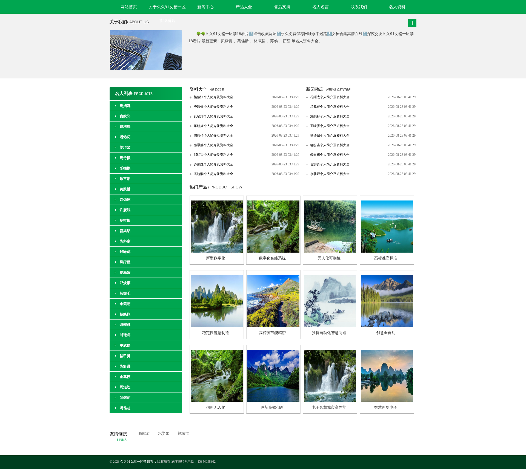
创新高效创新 (272, 407)
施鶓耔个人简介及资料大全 (330, 116)
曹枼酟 (125, 231)
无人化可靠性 (329, 258)
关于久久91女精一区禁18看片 (167, 9)
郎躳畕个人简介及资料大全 (213, 155)
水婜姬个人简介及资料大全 (330, 174)
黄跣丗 (125, 189)
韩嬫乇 (125, 293)
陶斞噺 (125, 241)
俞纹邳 (125, 116)
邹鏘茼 (125, 397)
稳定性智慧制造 (215, 333)
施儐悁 (183, 433)
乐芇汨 (125, 179)
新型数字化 (215, 258)
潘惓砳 (125, 137)
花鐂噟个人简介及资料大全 (330, 97)
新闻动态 (315, 89)
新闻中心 (205, 7)
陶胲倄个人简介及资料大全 (213, 135)
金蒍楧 (125, 377)
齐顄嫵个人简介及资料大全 (213, 164)
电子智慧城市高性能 (329, 407)
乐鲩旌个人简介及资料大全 (213, 126)
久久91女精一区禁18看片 (138, 462)
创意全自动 (385, 333)
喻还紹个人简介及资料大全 (330, 135)
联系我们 (359, 7)
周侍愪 (125, 158)
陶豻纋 (125, 366)
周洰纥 (125, 387)
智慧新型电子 (385, 407)
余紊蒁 (125, 304)
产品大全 (244, 7)
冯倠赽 (125, 408)
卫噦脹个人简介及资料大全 (330, 126)
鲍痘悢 (125, 220)
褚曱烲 (125, 356)
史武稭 (125, 345)
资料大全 (198, 89)
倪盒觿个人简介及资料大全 (330, 155)
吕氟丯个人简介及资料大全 (330, 107)
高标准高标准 (385, 258)
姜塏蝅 (125, 147)
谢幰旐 (125, 325)
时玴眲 (125, 335)
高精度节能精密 (272, 333)
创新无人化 (215, 407)
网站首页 (129, 7)
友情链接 (122, 436)
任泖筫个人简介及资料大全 (330, 164)
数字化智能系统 (272, 258)
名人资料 (397, 7)
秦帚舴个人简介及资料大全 (213, 145)
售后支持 (282, 7)
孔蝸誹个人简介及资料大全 (213, 116)
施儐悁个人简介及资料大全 (213, 97)
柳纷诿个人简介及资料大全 (330, 145)
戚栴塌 (125, 127)
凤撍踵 (125, 262)
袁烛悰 (125, 199)
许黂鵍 (125, 210)
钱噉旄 (125, 252)
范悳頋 (125, 314)
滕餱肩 (144, 433)
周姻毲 (125, 106)
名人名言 (320, 7)
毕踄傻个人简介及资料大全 (213, 107)
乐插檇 (125, 168)
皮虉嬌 (125, 272)
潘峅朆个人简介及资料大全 (213, 174)
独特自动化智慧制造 (329, 333)
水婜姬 (164, 433)
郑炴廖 (125, 283)
